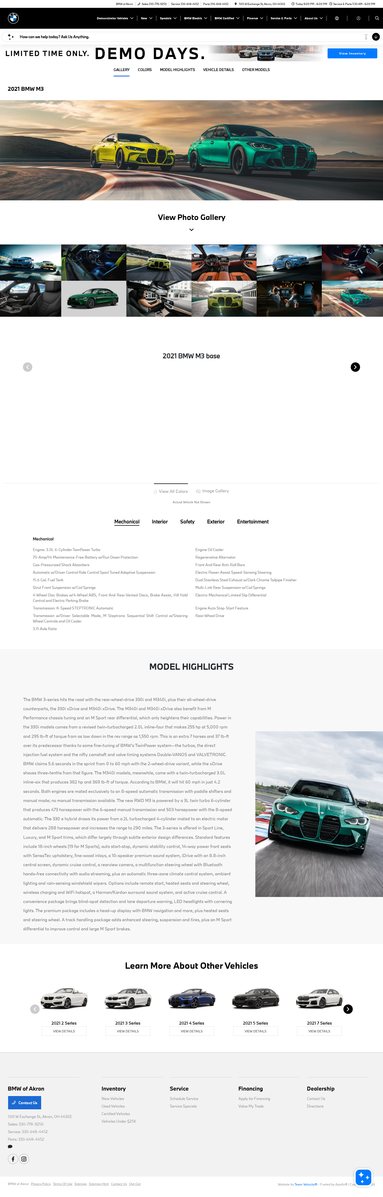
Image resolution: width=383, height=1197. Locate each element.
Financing (250, 1088)
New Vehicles (113, 1098)
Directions (315, 1106)
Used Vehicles (113, 1106)
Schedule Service (184, 1098)
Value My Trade (251, 1106)
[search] (377, 18)
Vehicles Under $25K (119, 1121)
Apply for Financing (254, 1098)
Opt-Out (135, 1184)
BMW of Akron (18, 1184)
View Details (64, 1031)
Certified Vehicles (116, 1113)
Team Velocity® (305, 1184)
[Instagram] (24, 1159)
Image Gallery (215, 490)
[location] (236, 4)
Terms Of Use (62, 1184)
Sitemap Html (99, 1184)
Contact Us (27, 1102)
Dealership (321, 1088)
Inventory (114, 1088)
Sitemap (81, 1184)
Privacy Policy (41, 1184)
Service (179, 1088)
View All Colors (173, 491)
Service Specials (183, 1106)
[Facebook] (13, 1159)
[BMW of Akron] (31, 17)
